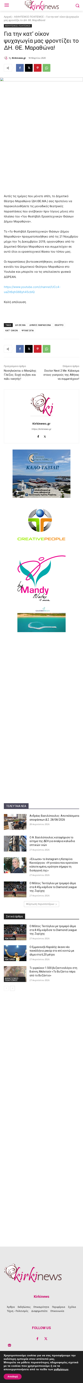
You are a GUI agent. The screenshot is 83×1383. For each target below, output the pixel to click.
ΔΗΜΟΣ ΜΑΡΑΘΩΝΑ (40, 325)
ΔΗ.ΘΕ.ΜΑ (20, 325)
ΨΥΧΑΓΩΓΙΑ (28, 330)
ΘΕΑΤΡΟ (59, 325)
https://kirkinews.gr (41, 429)
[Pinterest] (38, 68)
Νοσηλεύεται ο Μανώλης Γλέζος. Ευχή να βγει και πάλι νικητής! (20, 375)
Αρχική (8, 16)
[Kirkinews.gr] (6, 58)
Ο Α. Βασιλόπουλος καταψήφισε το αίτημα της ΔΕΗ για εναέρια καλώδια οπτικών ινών (52, 841)
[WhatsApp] (46, 68)
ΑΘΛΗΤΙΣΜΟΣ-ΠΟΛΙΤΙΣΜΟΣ (29, 16)
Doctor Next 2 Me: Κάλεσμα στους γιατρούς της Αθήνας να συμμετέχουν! (61, 375)
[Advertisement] (41, 678)
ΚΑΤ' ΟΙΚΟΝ (11, 330)
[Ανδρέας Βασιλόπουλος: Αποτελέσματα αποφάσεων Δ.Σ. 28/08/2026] (15, 822)
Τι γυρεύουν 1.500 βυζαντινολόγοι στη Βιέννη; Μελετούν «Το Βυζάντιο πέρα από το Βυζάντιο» (53, 971)
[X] (29, 68)
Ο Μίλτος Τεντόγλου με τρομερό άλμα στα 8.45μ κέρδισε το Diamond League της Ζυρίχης (53, 887)
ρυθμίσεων (61, 1369)
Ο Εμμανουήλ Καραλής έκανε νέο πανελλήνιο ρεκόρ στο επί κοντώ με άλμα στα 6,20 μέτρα (52, 950)
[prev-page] (6, 988)
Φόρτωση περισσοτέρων (40, 904)
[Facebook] (20, 68)
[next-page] (12, 988)
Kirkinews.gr (19, 57)
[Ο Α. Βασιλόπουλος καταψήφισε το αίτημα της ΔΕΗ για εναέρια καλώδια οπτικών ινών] (15, 844)
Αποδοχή (13, 1376)
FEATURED (10, 938)
